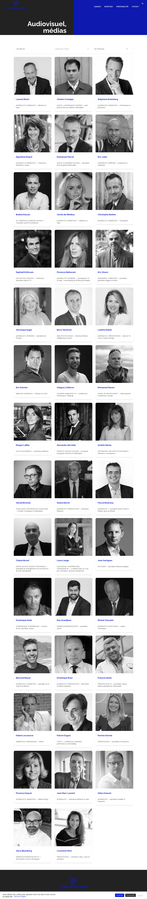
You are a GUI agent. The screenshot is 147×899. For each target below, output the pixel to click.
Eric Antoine (22, 387)
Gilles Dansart (104, 793)
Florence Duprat (24, 793)
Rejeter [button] (140, 895)
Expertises (108, 7)
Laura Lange (63, 560)
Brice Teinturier (64, 330)
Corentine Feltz (64, 851)
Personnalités (122, 7)
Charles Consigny (65, 99)
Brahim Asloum (23, 214)
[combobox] (111, 49)
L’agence (97, 7)
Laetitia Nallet (105, 330)
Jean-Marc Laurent (66, 793)
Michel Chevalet (106, 620)
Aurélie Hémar (104, 445)
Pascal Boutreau (106, 503)
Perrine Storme (105, 735)
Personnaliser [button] (131, 895)
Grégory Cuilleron (65, 387)
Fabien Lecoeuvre (24, 735)
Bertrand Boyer (23, 678)
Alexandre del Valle (66, 445)
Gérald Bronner (23, 503)
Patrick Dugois (64, 735)
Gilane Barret (63, 503)
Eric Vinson (103, 272)
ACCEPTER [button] (119, 895)
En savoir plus (8, 896)
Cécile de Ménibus (66, 214)
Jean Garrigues (105, 560)
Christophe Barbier (107, 214)
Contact (135, 7)
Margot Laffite (22, 445)
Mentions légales (20, 896)
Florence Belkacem (66, 272)
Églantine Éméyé (24, 157)
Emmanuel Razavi (106, 387)
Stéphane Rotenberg (108, 99)
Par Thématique (61, 49)
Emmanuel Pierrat (65, 157)
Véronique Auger (24, 330)
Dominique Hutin (24, 620)
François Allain (105, 678)
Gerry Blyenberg (24, 851)
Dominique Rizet (65, 678)
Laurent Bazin (22, 99)
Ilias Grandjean (64, 620)
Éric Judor (102, 157)
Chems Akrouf (22, 560)
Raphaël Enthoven (25, 272)
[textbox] (99, 49)
